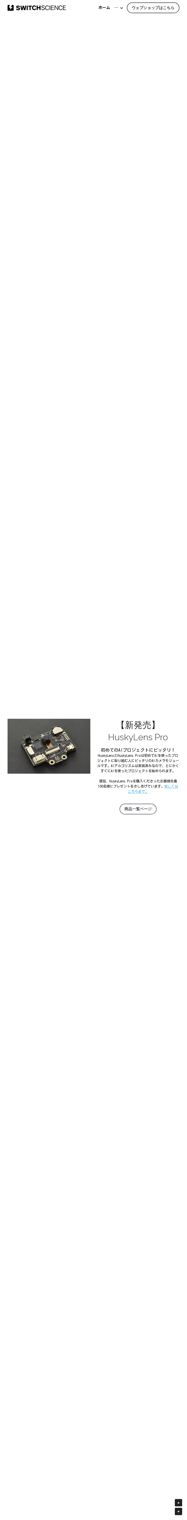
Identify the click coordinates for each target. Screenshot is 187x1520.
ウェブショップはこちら (153, 7)
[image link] (37, 7)
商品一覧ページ (138, 809)
